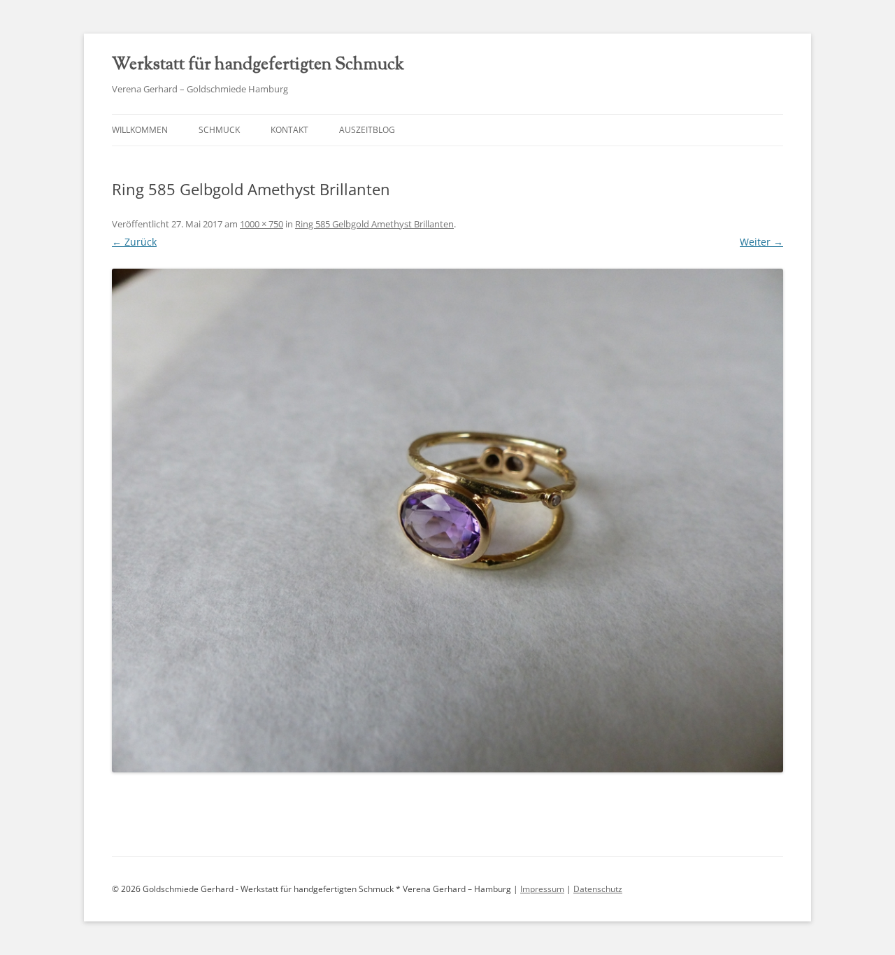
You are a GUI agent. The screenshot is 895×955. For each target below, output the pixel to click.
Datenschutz (597, 889)
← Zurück (134, 241)
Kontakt (289, 130)
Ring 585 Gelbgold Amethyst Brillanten (374, 224)
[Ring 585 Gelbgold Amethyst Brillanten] (447, 520)
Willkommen (140, 130)
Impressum (542, 889)
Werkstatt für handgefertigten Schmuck (258, 65)
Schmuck (219, 130)
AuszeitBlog (367, 130)
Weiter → (761, 241)
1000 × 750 (261, 224)
